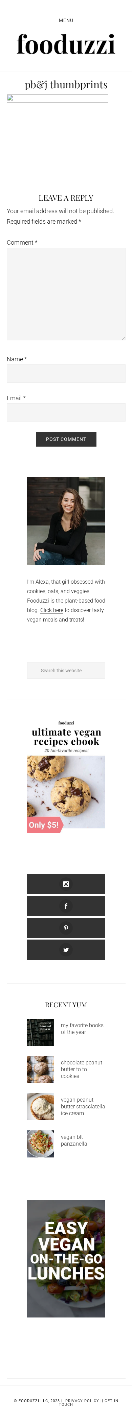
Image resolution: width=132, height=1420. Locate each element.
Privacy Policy (82, 1401)
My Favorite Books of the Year (82, 1028)
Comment (22, 242)
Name (17, 359)
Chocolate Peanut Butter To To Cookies (81, 1069)
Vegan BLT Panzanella (74, 1140)
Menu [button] (66, 20)
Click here (51, 610)
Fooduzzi (66, 44)
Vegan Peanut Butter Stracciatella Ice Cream (83, 1107)
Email (16, 398)
